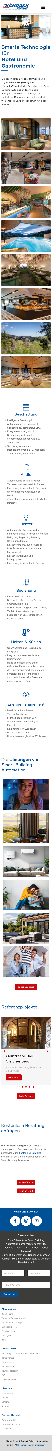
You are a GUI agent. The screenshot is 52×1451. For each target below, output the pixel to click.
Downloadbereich (9, 1371)
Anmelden (9, 1294)
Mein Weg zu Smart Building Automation (20, 1353)
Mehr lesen (13, 1077)
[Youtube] (37, 1221)
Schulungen (7, 1428)
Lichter (26, 524)
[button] (43, 7)
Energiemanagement (26, 704)
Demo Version (7, 1358)
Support (5, 1406)
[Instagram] (26, 1221)
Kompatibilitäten (9, 1327)
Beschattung (26, 414)
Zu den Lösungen (26, 987)
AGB (17, 1445)
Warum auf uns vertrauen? (13, 1318)
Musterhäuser (7, 1366)
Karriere (5, 1402)
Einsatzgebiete (8, 1331)
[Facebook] (15, 1221)
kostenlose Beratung (30, 1152)
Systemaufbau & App (11, 1322)
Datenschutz (27, 1445)
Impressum (40, 1445)
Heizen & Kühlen (26, 642)
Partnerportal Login (10, 1424)
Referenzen (36, 1067)
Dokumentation (8, 1379)
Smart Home (7, 1314)
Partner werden (8, 1420)
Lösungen (6, 1335)
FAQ (3, 1375)
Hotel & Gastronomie (17, 1067)
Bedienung (26, 591)
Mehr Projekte (26, 1096)
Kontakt (5, 1397)
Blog (3, 1340)
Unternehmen (7, 1393)
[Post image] (26, 1033)
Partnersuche (7, 1362)
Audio (26, 475)
